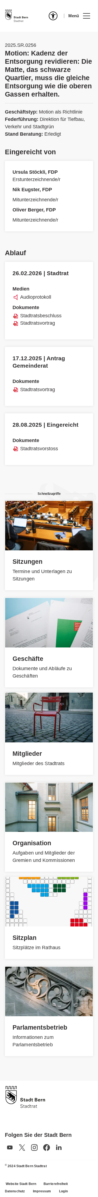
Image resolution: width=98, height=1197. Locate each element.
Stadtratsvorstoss (39, 448)
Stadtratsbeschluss (41, 315)
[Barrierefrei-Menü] (53, 15)
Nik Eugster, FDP (32, 189)
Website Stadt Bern (21, 1184)
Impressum (42, 1191)
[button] (79, 15)
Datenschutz (15, 1191)
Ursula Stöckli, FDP (35, 172)
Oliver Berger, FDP (34, 210)
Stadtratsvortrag (37, 323)
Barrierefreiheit (56, 1184)
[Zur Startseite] (16, 15)
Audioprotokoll (35, 297)
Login (63, 1191)
